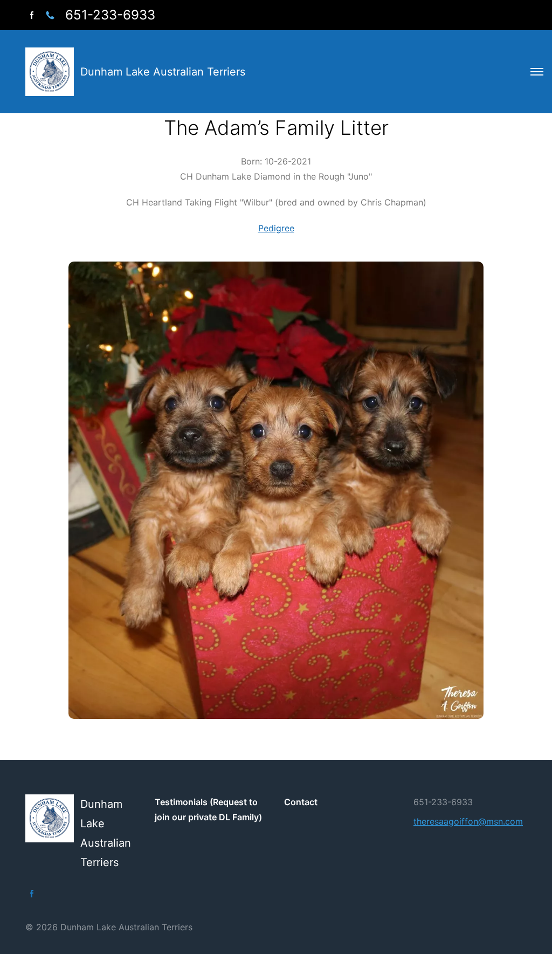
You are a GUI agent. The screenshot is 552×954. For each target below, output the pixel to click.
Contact (301, 802)
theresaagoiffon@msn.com (468, 821)
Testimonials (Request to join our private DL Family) (208, 809)
